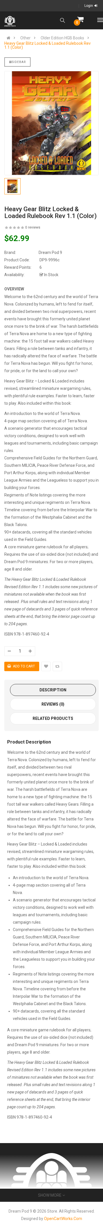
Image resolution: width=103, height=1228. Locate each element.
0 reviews (32, 227)
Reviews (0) (52, 704)
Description (52, 690)
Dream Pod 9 (50, 252)
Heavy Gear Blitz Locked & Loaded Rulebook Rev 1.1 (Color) (47, 45)
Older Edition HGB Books (62, 38)
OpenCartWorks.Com (63, 1218)
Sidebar (19, 62)
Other (25, 38)
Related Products (53, 718)
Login (88, 6)
